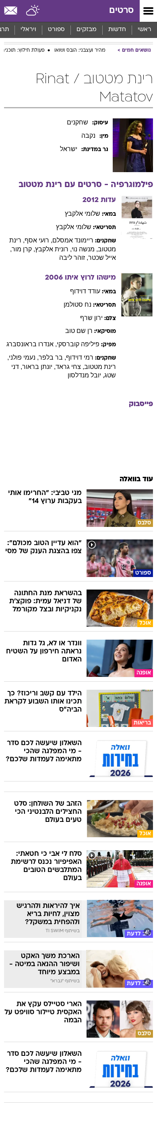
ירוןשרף (91, 317)
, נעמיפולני (24, 357)
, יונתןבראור (39, 366)
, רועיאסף (38, 240)
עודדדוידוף (85, 291)
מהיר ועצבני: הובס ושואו (79, 50)
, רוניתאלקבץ (53, 249)
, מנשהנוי (85, 249)
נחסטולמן (77, 304)
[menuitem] (117, 29)
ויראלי (28, 30)
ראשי (144, 30)
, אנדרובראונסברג (31, 344)
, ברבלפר (52, 357)
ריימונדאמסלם (72, 240)
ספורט (56, 30)
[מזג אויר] (33, 11)
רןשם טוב (79, 330)
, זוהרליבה (73, 257)
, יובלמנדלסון (86, 375)
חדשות (117, 30)
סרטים (121, 10)
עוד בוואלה (136, 479)
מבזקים (86, 30)
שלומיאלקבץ (82, 213)
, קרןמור (23, 249)
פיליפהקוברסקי (78, 344)
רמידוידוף (79, 357)
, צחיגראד (70, 366)
